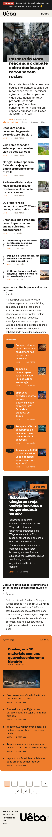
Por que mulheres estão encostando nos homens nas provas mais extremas (26, 352)
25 (18, 791)
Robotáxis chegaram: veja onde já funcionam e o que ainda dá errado (25, 505)
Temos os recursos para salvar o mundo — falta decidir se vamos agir (26, 376)
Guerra (4, 274)
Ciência (4, 244)
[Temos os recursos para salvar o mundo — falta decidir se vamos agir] (42, 371)
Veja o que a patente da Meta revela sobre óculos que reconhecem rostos (22, 243)
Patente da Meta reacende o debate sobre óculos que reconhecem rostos (28, 68)
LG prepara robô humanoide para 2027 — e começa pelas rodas (19, 206)
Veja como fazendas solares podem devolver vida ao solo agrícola (18, 148)
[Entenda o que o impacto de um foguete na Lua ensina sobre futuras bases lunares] (43, 224)
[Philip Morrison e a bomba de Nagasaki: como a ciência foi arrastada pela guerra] (44, 275)
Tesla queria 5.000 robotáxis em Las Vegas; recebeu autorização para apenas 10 (26, 457)
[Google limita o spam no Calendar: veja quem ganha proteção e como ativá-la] (43, 166)
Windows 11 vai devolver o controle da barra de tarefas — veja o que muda (26, 730)
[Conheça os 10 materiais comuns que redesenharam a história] (21, 679)
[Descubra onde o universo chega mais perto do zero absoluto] (43, 132)
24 (44, 783)
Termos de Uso (10, 811)
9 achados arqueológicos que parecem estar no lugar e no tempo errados (27, 712)
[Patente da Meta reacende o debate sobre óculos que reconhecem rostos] (26, 42)
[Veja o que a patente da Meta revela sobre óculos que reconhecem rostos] (44, 244)
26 (26, 791)
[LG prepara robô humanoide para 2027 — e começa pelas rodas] (43, 207)
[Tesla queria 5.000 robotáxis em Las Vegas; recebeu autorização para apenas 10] (42, 452)
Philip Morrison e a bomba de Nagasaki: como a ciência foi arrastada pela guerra (22, 273)
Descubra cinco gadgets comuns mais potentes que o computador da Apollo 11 (25, 588)
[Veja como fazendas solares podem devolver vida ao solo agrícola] (43, 149)
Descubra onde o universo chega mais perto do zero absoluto (17, 131)
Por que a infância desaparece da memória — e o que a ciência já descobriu (23, 258)
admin (11, 119)
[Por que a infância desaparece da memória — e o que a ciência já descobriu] (44, 259)
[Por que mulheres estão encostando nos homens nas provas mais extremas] (42, 347)
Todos (24, 122)
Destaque (34, 122)
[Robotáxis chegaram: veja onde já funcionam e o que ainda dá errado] (26, 490)
